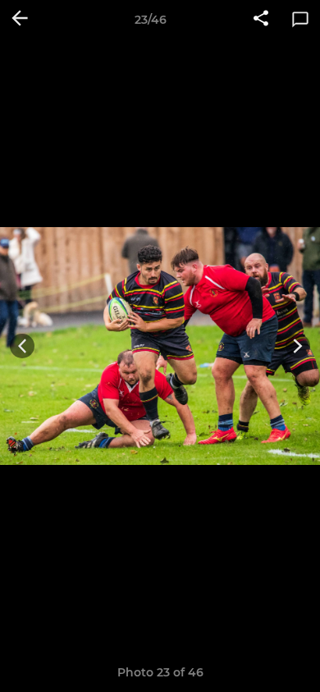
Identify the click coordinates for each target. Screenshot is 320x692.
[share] (261, 19)
